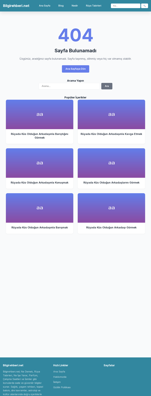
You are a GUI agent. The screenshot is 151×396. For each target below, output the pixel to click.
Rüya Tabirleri (93, 5)
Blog (61, 5)
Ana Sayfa (44, 5)
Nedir (75, 5)
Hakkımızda (59, 376)
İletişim (57, 382)
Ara (107, 86)
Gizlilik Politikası (62, 387)
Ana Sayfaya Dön (75, 68)
